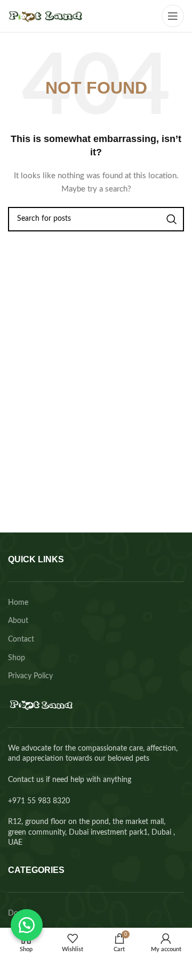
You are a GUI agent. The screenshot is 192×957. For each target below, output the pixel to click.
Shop (16, 658)
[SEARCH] (171, 219)
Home (18, 602)
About (18, 621)
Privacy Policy (30, 676)
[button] (27, 925)
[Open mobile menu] (172, 16)
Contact (21, 639)
